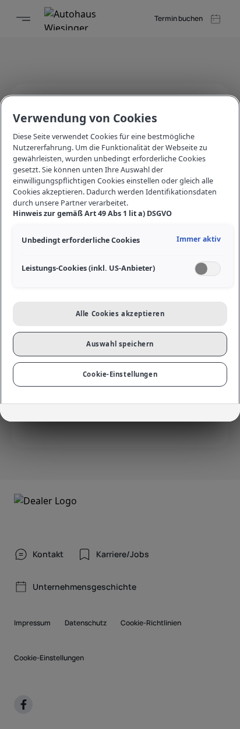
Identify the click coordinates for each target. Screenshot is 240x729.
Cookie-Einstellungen (120, 374)
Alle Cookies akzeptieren (120, 313)
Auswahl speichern (120, 343)
